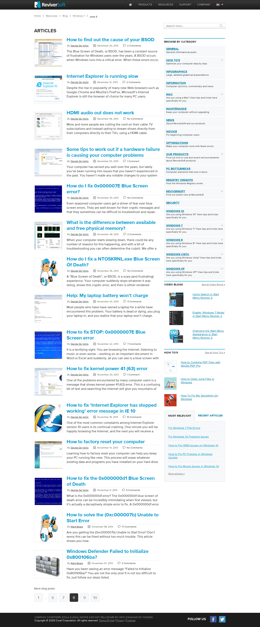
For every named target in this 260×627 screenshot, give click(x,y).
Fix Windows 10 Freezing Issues (188, 436)
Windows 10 (175, 211)
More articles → (176, 473)
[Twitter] (222, 622)
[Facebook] (213, 622)
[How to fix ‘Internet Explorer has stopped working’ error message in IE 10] (48, 433)
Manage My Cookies (140, 617)
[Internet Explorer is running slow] (48, 104)
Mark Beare (77, 526)
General (172, 49)
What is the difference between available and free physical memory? (111, 225)
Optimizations (177, 143)
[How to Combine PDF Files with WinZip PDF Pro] (170, 372)
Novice (171, 131)
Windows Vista (177, 254)
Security (173, 202)
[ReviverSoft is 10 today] (121, 4)
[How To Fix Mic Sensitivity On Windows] (170, 405)
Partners (55, 617)
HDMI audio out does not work (100, 112)
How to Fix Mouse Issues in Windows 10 (193, 466)
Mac (169, 94)
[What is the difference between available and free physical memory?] (48, 250)
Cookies (130, 620)
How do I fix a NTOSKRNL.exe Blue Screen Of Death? (113, 262)
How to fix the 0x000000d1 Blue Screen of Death (111, 481)
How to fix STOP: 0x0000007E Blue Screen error (106, 335)
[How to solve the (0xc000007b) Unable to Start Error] (48, 542)
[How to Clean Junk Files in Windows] (170, 388)
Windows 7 (174, 225)
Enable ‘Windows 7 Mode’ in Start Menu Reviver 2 (209, 314)
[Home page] (130, 4)
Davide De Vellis (80, 45)
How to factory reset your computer (106, 441)
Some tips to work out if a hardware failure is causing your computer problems (113, 152)
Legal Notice (80, 617)
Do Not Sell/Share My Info (108, 617)
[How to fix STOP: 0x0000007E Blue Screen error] (48, 359)
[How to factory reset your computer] (48, 469)
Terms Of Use (106, 620)
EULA (66, 617)
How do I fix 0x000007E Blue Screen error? (107, 189)
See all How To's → (215, 352)
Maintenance (176, 108)
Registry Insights (179, 180)
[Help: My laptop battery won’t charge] (48, 323)
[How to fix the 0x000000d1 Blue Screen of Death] (48, 506)
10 (95, 597)
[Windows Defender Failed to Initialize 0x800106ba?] (48, 579)
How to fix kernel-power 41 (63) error (107, 368)
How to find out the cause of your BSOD (110, 39)
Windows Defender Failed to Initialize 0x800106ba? (107, 554)
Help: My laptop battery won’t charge (107, 295)
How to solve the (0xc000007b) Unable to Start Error (113, 517)
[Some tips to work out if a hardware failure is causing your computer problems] (48, 177)
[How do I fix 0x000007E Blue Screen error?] (48, 213)
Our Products (177, 154)
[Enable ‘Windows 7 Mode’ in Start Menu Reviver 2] (176, 324)
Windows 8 (174, 240)
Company (41, 617)
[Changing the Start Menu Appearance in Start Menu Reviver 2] (176, 342)
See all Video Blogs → (213, 284)
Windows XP (175, 268)
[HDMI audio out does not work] (48, 140)
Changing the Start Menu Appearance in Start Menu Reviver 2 (208, 334)
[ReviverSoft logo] (50, 4)
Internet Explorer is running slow (102, 76)
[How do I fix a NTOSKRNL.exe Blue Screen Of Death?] (48, 286)
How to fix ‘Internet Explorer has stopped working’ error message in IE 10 (112, 408)
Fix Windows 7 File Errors (184, 427)
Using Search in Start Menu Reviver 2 (206, 296)
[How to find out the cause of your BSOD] (48, 67)
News (170, 120)
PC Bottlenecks (178, 168)
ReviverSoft (175, 191)
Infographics (176, 71)
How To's (173, 60)
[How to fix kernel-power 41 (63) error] (48, 396)
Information (176, 83)
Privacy (120, 620)
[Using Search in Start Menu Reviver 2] (176, 305)
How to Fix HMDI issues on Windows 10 (193, 445)
